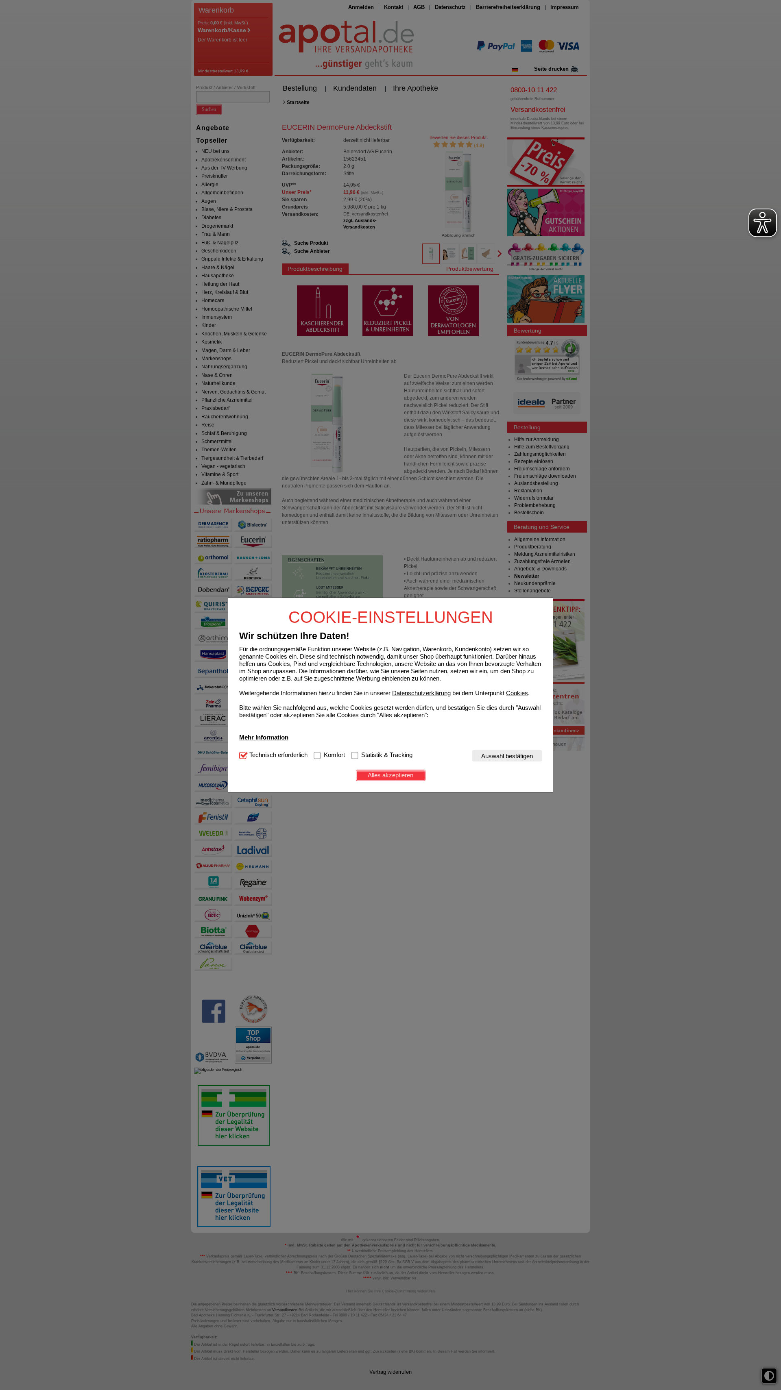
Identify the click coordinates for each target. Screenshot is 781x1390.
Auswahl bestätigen (507, 755)
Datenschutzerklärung (421, 692)
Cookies (517, 692)
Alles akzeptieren (390, 775)
